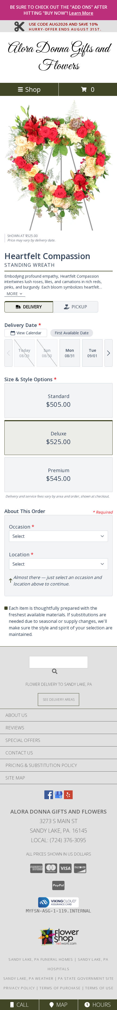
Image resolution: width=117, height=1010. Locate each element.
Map (60, 1004)
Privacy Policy (19, 987)
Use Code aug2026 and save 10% (65, 24)
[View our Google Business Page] (58, 797)
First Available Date (72, 332)
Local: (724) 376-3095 (58, 840)
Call (21, 1004)
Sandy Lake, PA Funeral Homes (40, 959)
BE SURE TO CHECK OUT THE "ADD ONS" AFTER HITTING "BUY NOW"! (58, 10)
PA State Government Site (86, 978)
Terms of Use (99, 987)
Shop (33, 89)
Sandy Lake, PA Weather (28, 978)
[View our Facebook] (48, 797)
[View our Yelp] (68, 797)
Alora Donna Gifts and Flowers (58, 57)
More (12, 293)
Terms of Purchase (60, 987)
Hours (100, 1004)
